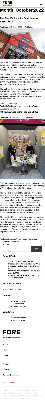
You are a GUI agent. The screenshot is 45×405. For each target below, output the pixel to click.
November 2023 (19, 301)
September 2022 (20, 306)
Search (6, 245)
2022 (2, 109)
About (5, 344)
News (5, 350)
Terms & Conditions (11, 375)
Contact (6, 355)
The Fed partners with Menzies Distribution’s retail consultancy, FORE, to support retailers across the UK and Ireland (24, 265)
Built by (9, 382)
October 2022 (18, 304)
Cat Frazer (29, 27)
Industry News (27, 106)
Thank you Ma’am (15, 278)
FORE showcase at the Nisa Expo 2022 (19, 112)
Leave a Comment (11, 109)
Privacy (6, 364)
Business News (14, 106)
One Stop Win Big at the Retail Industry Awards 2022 (24, 272)
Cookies (6, 370)
